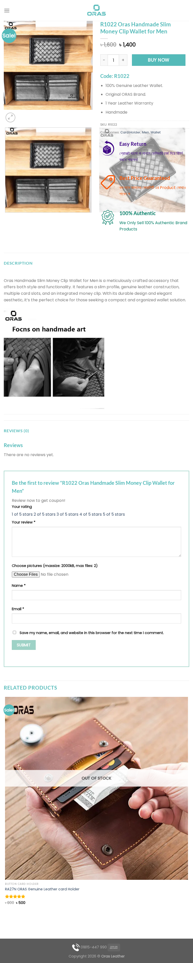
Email (18, 608)
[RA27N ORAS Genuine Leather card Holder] (96, 788)
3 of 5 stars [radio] (67, 514)
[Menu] (7, 10)
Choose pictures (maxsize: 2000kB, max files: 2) (55, 565)
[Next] (22, 115)
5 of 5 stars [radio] (114, 514)
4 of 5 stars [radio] (90, 514)
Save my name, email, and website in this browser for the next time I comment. (92, 632)
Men (145, 132)
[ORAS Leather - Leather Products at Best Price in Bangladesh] (96, 10)
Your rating (22, 506)
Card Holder (130, 132)
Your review (23, 522)
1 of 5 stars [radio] (22, 514)
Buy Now (158, 60)
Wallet (156, 132)
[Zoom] (10, 117)
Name (19, 585)
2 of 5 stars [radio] (45, 514)
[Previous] (6, 217)
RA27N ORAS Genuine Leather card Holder (42, 889)
